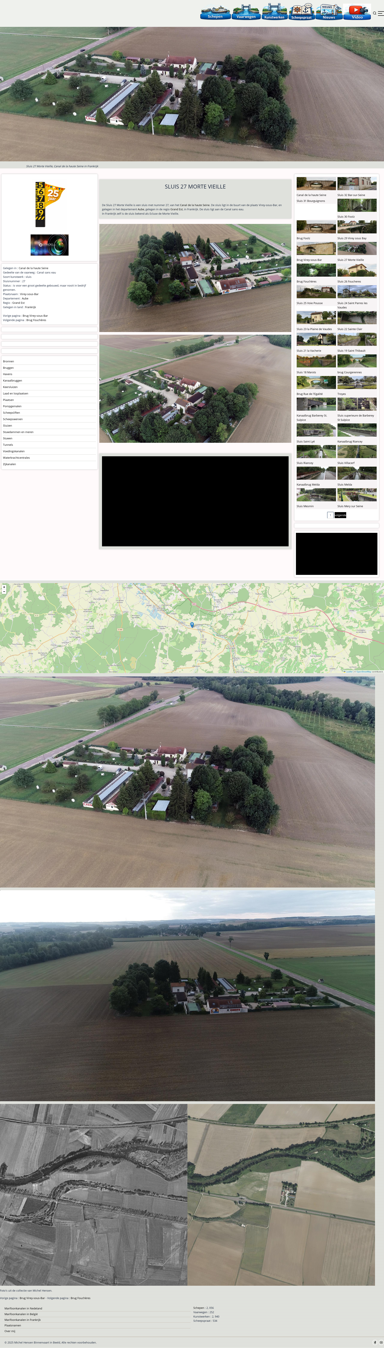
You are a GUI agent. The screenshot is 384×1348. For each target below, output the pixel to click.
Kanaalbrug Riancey (350, 441)
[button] (192, 625)
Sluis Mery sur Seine (350, 506)
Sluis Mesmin (305, 506)
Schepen (198, 1308)
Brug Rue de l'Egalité (310, 394)
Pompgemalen (12, 406)
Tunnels (8, 445)
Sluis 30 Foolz (346, 216)
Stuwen (7, 438)
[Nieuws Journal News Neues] (329, 11)
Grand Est (176, 209)
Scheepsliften (11, 412)
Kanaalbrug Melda (308, 484)
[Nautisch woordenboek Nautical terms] (301, 11)
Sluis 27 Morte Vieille (351, 260)
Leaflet (348, 671)
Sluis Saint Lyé (306, 441)
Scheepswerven (13, 419)
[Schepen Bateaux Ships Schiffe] (215, 11)
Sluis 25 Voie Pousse (310, 303)
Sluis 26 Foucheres (349, 281)
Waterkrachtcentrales (16, 457)
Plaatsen (8, 400)
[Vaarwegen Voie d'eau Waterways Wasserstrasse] (246, 11)
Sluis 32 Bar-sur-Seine (351, 195)
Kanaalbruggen (12, 380)
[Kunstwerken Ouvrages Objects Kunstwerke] (274, 11)
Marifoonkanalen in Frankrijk (22, 1320)
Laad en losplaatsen (15, 393)
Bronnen (8, 361)
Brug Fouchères (36, 320)
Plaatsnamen (12, 1325)
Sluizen (7, 425)
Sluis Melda (345, 484)
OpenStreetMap (363, 671)
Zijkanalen (9, 464)
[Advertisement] (193, 502)
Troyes (342, 394)
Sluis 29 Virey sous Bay (352, 238)
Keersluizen (10, 387)
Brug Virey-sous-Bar (35, 315)
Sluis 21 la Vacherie (309, 350)
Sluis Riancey (305, 463)
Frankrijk (30, 307)
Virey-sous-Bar (29, 294)
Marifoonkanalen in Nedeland (23, 1308)
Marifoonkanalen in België (21, 1314)
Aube (141, 209)
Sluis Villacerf (346, 463)
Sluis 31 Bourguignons (311, 201)
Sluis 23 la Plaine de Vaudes (314, 329)
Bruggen (8, 368)
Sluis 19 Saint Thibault (351, 350)
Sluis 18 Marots (306, 372)
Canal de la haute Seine (195, 205)
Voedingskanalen (14, 451)
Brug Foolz (303, 238)
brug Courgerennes (350, 372)
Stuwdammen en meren (18, 432)
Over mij (9, 1331)
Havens (7, 374)
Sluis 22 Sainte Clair (350, 329)
